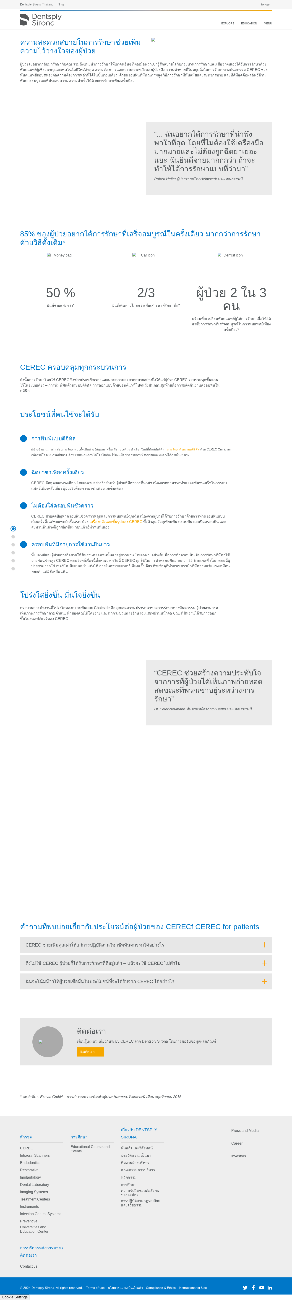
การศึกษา (79, 1137)
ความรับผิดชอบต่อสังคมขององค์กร (140, 1193)
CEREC (26, 1148)
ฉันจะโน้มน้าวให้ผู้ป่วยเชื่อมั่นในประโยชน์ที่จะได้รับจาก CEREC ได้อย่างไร (100, 981)
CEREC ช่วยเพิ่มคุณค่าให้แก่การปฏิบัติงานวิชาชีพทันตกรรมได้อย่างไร (95, 944)
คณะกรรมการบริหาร (138, 1170)
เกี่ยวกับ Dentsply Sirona (139, 1133)
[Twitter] (245, 1287)
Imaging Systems (34, 1192)
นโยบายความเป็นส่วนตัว (125, 1288)
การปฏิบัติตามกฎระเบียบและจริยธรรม (140, 1203)
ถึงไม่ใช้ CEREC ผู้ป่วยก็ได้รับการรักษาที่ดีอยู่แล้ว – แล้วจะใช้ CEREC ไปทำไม (103, 963)
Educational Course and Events (90, 1149)
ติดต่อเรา (266, 4)
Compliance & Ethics (161, 1288)
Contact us (28, 1266)
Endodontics (30, 1163)
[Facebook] (253, 1287)
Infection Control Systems (40, 1214)
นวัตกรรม (129, 1177)
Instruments (29, 1206)
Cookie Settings (15, 1297)
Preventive (28, 1221)
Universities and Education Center (34, 1229)
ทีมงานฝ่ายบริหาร (135, 1163)
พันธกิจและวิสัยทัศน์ (137, 1148)
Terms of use (95, 1288)
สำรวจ (26, 1137)
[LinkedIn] (270, 1287)
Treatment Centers (35, 1199)
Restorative (29, 1170)
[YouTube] (261, 1287)
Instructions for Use (193, 1288)
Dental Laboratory (34, 1185)
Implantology (30, 1177)
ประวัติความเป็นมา (136, 1155)
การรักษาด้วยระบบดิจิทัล (183, 449)
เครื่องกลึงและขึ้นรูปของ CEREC (116, 522)
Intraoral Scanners (35, 1155)
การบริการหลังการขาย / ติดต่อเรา (41, 1252)
